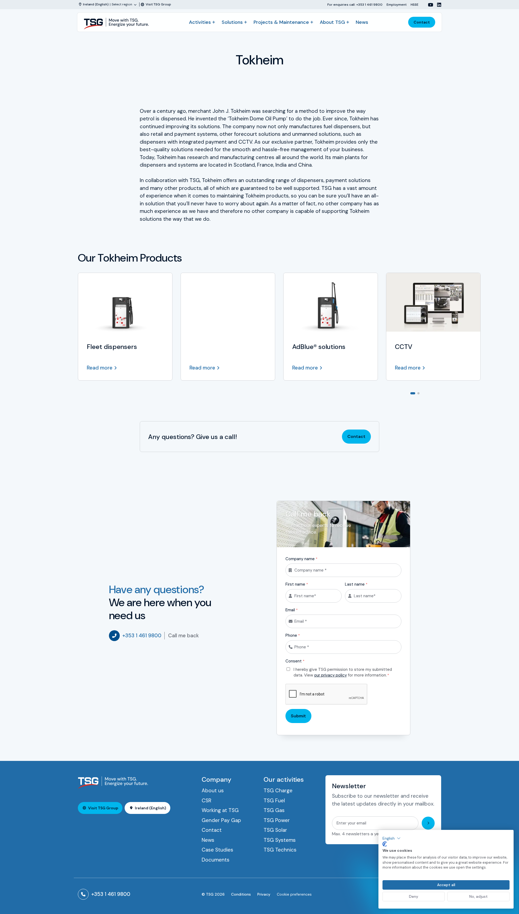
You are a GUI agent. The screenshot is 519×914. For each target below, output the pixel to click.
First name (296, 584)
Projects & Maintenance (281, 22)
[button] (391, 838)
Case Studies (217, 849)
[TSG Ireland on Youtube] (428, 4)
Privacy (263, 894)
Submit (298, 716)
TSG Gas (274, 810)
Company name (301, 559)
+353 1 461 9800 (141, 635)
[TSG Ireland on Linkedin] (437, 4)
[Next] (436, 392)
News (362, 22)
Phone (292, 635)
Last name (356, 584)
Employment (397, 4)
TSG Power (277, 820)
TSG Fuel (274, 800)
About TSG (332, 22)
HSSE (414, 4)
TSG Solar (275, 830)
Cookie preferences (294, 894)
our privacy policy (330, 675)
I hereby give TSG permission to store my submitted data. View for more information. (343, 672)
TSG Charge (278, 790)
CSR (206, 800)
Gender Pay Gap (221, 820)
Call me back (183, 635)
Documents (215, 859)
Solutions (232, 22)
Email (291, 610)
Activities (200, 22)
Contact (422, 22)
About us (213, 790)
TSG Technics (280, 849)
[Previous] (428, 392)
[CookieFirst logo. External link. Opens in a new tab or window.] (384, 844)
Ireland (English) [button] (150, 808)
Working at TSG (220, 810)
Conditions (241, 894)
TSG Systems (280, 840)
